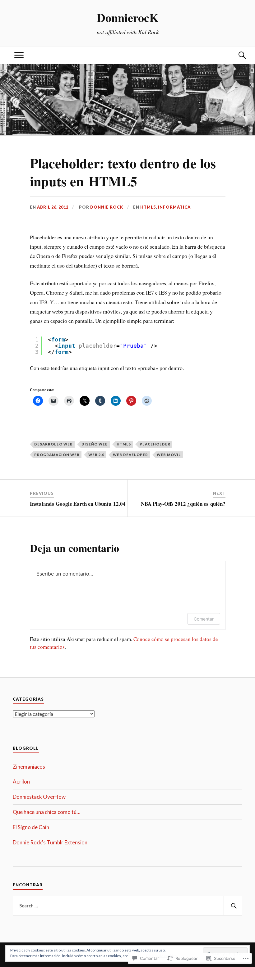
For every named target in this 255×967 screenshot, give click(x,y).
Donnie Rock (106, 207)
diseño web (94, 444)
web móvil (169, 455)
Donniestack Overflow (39, 796)
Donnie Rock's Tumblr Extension (50, 842)
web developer (130, 455)
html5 (124, 444)
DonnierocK (128, 17)
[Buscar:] (127, 906)
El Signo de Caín (31, 827)
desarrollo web (53, 444)
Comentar (204, 618)
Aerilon (21, 781)
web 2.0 (96, 455)
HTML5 (148, 207)
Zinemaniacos (29, 766)
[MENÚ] (19, 55)
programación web (57, 455)
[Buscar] (236, 55)
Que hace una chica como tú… (46, 812)
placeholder (155, 444)
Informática (174, 207)
